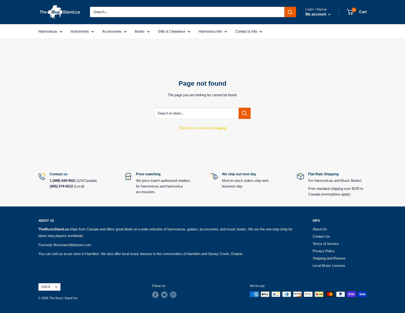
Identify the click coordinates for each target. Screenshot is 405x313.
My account (316, 14)
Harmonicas (47, 31)
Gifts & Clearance (171, 31)
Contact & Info (246, 31)
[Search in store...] (245, 113)
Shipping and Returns (329, 258)
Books (140, 31)
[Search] (290, 12)
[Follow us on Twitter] (164, 294)
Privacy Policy (324, 251)
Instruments (80, 31)
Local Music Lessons (329, 265)
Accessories (111, 31)
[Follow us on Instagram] (173, 294)
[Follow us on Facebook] (155, 294)
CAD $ (45, 287)
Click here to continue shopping (202, 128)
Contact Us (321, 236)
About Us (320, 229)
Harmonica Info (210, 31)
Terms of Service (326, 244)
